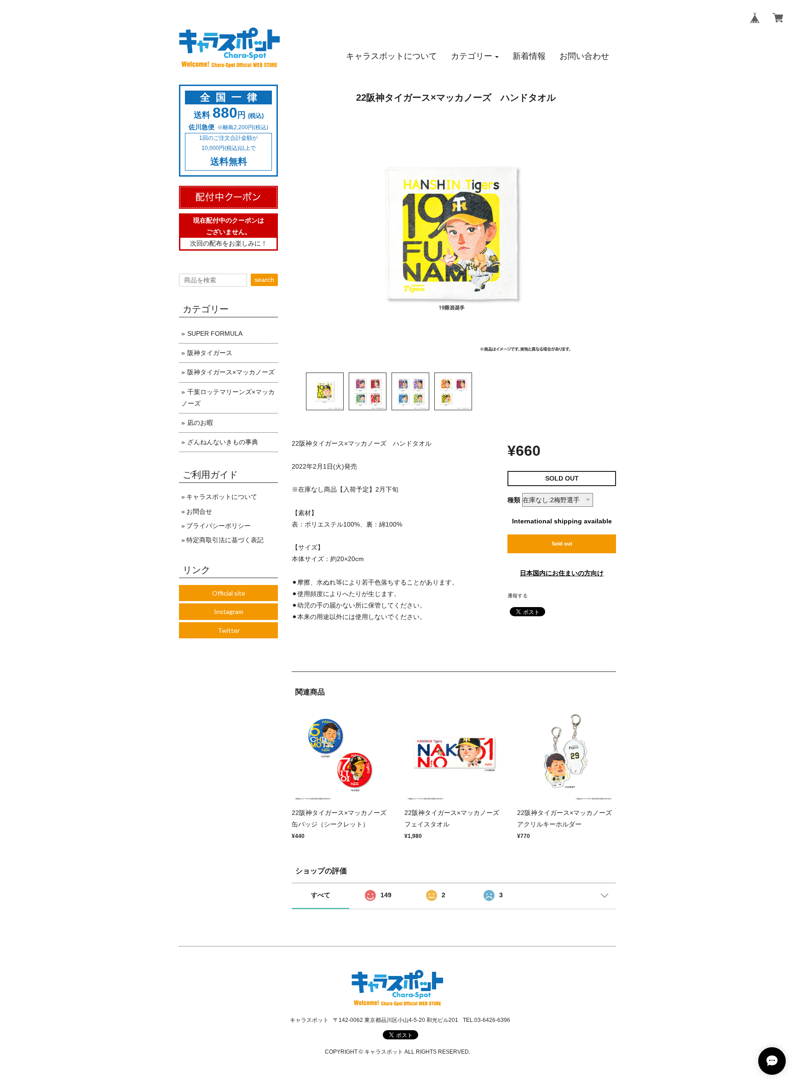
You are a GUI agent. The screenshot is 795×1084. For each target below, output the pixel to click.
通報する (517, 595)
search (264, 279)
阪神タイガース (209, 352)
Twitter (229, 630)
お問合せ (199, 511)
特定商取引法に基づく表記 (225, 540)
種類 (513, 500)
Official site (228, 593)
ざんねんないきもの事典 (222, 442)
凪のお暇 (200, 422)
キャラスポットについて (221, 496)
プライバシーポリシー (218, 525)
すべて (320, 895)
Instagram (228, 611)
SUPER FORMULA (214, 333)
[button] (475, 56)
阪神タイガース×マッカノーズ (231, 372)
